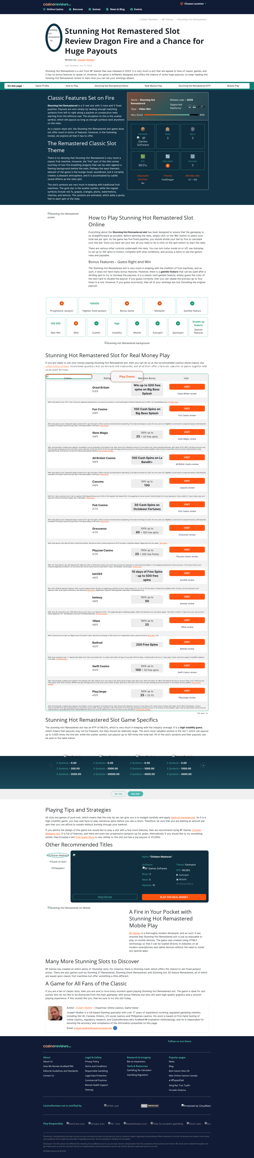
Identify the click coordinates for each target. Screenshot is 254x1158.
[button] (16, 86)
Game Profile (42, 85)
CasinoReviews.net (54, 1105)
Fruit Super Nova (85, 837)
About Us (48, 1061)
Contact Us (48, 1075)
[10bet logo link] (67, 623)
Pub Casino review (187, 511)
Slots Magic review (187, 439)
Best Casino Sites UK (179, 1070)
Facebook (195, 1047)
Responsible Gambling (96, 1070)
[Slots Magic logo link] (67, 435)
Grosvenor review (187, 534)
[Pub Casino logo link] (67, 507)
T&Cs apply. (163, 543)
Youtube (189, 1047)
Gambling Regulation (137, 1074)
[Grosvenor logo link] (67, 530)
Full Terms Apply (101, 614)
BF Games (167, 19)
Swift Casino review (187, 672)
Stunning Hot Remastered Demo (111, 85)
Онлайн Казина (177, 1089)
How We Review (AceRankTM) (58, 1066)
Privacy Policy (92, 1061)
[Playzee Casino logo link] (67, 552)
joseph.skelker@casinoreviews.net (93, 1028)
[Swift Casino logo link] (67, 668)
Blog (171, 1066)
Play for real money (174, 897)
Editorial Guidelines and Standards (60, 1070)
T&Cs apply (91, 590)
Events (138, 9)
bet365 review (187, 580)
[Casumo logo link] (67, 483)
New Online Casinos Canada (183, 1075)
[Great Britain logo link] (67, 389)
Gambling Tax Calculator (139, 1070)
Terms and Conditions (96, 1066)
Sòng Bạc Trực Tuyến (179, 1085)
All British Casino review (187, 464)
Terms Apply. (137, 567)
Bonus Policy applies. (106, 451)
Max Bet (135, 794)
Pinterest (183, 1047)
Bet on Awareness (136, 1061)
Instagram (202, 1047)
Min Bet (118, 794)
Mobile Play (233, 85)
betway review (187, 603)
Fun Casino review (187, 415)
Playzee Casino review (187, 556)
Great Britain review (187, 393)
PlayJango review (187, 697)
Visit (187, 386)
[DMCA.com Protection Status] (150, 1105)
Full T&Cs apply (173, 402)
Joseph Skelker (86, 59)
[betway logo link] (67, 599)
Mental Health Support (96, 1084)
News (171, 1061)
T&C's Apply (104, 425)
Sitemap (89, 1089)
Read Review (105, 896)
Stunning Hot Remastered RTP (194, 85)
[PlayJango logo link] (67, 693)
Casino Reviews (149, 19)
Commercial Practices (96, 1080)
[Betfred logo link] (67, 644)
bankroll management (183, 817)
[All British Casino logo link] (67, 460)
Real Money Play (153, 85)
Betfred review (187, 648)
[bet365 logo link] (67, 576)
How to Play (72, 85)
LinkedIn (115, 1028)
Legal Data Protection (96, 1075)
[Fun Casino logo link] (67, 411)
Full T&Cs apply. (61, 659)
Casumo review (187, 487)
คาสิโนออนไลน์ (176, 1080)
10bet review (187, 627)
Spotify (208, 1047)
